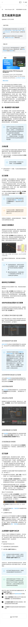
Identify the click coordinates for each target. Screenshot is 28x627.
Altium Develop (8, 30)
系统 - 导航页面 (18, 199)
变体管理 (9, 378)
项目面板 (6, 433)
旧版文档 (11, 50)
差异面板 (6, 389)
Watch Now (5, 80)
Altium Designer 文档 (9, 9)
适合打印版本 (15, 616)
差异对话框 (4, 344)
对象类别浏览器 (18, 593)
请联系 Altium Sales (9, 37)
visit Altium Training (20, 77)
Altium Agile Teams (16, 30)
